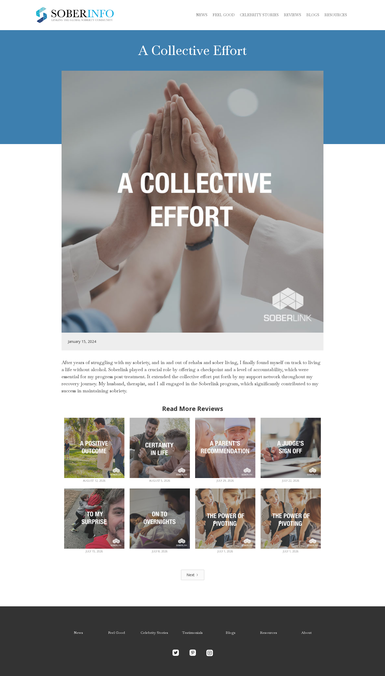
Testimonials (192, 632)
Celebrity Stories (154, 632)
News (201, 15)
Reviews (292, 15)
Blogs (230, 632)
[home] (74, 15)
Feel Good (224, 15)
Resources (335, 15)
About (306, 632)
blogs (312, 15)
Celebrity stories (259, 15)
